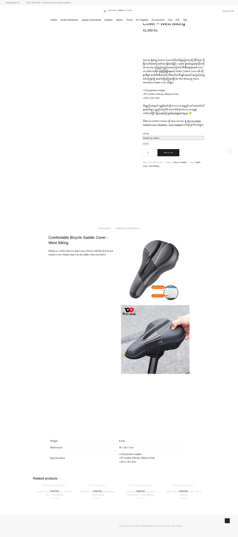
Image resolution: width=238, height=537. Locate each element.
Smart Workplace (69, 20)
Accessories (158, 20)
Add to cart (168, 153)
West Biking (154, 166)
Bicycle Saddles (180, 162)
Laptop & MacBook (91, 20)
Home (54, 20)
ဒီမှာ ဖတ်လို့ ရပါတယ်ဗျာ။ (167, 113)
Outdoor (108, 20)
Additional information (128, 228)
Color (146, 134)
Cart (170, 20)
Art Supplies (142, 20)
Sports (119, 20)
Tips (185, 20)
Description (104, 228)
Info (177, 20)
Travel (129, 20)
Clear (145, 143)
